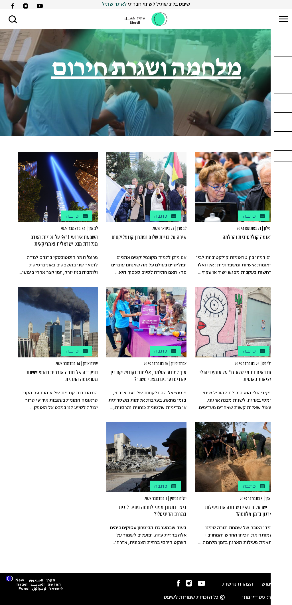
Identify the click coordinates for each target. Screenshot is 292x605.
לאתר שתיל (114, 4)
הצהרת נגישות (237, 584)
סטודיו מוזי (253, 597)
